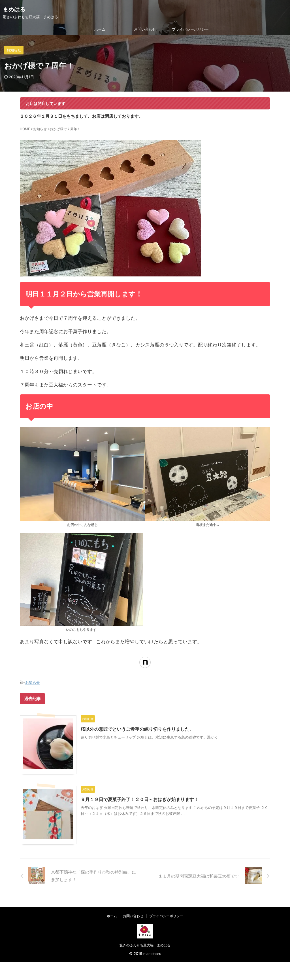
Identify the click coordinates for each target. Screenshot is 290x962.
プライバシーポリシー (190, 29)
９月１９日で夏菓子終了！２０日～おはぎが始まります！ (140, 799)
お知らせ (32, 682)
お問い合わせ (145, 29)
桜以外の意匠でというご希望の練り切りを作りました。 (137, 729)
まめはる (14, 9)
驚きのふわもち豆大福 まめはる (145, 945)
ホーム (99, 29)
